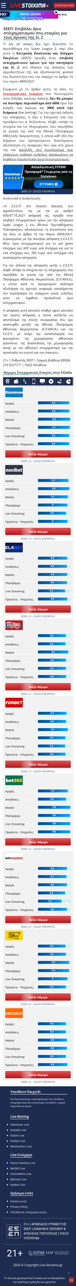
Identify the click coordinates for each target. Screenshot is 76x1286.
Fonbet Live (17, 1141)
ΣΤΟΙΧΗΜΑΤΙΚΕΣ (64, 5)
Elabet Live (17, 1135)
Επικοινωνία (18, 1201)
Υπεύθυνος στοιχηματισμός (28, 1212)
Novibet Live (18, 1130)
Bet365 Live (17, 1168)
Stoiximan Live (19, 1124)
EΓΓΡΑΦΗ (47, 184)
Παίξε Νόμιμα (38, 454)
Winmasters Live (21, 1146)
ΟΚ (71, 1280)
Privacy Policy (19, 1207)
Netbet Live (17, 1185)
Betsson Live (18, 1179)
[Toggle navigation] (3, 5)
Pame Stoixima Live (22, 1163)
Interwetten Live (20, 1174)
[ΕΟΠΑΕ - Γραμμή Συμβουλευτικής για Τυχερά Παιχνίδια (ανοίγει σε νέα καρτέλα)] (48, 1253)
